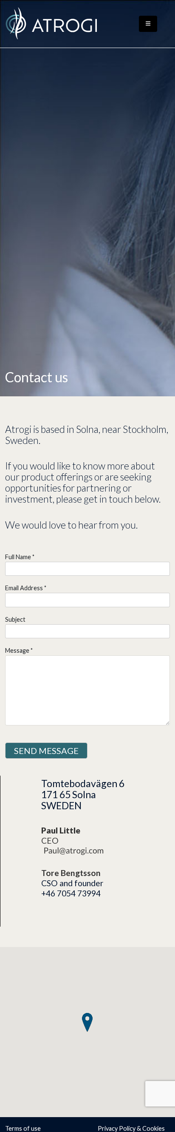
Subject (15, 619)
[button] (87, 1022)
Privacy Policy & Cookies (131, 1128)
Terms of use (23, 1128)
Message (17, 650)
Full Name (18, 556)
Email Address (24, 588)
